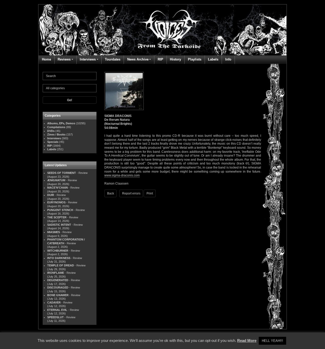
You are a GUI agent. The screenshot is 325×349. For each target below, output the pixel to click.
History (175, 59)
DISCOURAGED (57, 287)
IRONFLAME (55, 272)
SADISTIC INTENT (59, 224)
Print (150, 193)
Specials (52, 141)
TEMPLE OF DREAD (60, 265)
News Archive (138, 59)
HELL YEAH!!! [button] (272, 341)
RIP (160, 59)
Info (228, 59)
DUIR (50, 194)
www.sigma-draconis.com (122, 175)
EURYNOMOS (56, 202)
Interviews (88, 59)
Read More (246, 340)
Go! (69, 100)
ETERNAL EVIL (57, 309)
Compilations (56, 127)
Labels (213, 59)
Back (110, 193)
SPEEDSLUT (55, 317)
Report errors (131, 193)
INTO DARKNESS (58, 258)
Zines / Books (56, 134)
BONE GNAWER (58, 295)
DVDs (51, 130)
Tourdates (112, 59)
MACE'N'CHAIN (57, 187)
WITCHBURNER (57, 250)
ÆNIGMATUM (56, 180)
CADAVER (54, 302)
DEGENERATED (57, 280)
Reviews (64, 59)
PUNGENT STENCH (60, 209)
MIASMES (53, 232)
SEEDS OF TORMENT (61, 172)
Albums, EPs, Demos (61, 123)
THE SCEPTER (57, 217)
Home (46, 59)
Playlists (194, 59)
